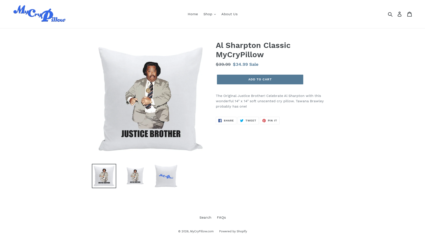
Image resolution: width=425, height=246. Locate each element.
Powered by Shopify (233, 231)
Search (205, 217)
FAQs (221, 217)
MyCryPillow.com (202, 231)
